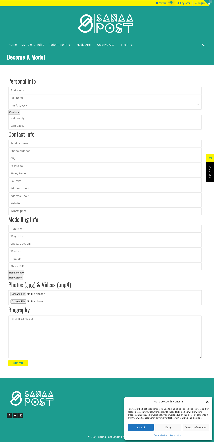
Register (184, 3)
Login (201, 3)
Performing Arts (59, 45)
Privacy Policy (175, 435)
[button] (207, 401)
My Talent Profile (32, 45)
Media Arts (84, 45)
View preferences (196, 427)
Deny (168, 427)
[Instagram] (20, 415)
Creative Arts (105, 45)
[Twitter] (15, 415)
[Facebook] (9, 415)
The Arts (126, 45)
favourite (165, 3)
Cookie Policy (160, 435)
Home (13, 45)
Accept (140, 427)
